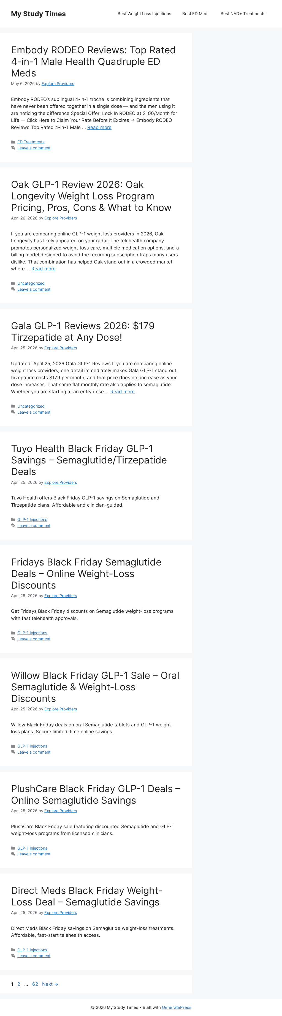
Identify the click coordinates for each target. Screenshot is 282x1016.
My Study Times (38, 14)
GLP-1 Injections (32, 519)
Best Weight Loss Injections (144, 13)
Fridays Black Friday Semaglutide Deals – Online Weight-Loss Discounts (86, 573)
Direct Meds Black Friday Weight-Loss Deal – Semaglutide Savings (86, 896)
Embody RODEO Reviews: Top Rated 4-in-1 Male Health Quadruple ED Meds (93, 61)
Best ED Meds (196, 13)
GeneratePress (176, 1007)
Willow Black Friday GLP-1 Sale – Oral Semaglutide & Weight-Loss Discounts (95, 686)
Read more (99, 127)
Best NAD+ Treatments (243, 13)
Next (50, 984)
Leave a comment (33, 147)
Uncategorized (31, 283)
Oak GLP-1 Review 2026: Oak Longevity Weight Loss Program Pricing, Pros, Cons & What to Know (91, 196)
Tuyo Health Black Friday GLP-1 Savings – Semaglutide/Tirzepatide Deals (89, 460)
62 (35, 984)
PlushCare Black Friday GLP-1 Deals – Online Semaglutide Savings (95, 794)
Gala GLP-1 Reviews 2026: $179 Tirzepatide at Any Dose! (83, 331)
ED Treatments (31, 141)
